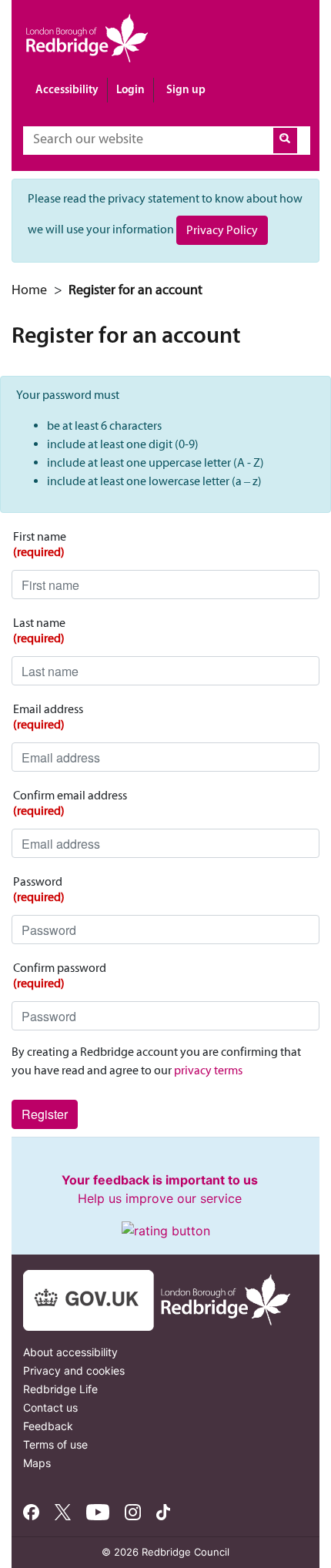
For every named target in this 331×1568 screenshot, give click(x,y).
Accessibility (67, 89)
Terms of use (55, 1444)
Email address (48, 717)
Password (39, 889)
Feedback (48, 1425)
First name (39, 544)
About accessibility (70, 1352)
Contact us (50, 1407)
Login (130, 89)
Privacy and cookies (74, 1370)
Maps (37, 1462)
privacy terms (208, 1070)
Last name (39, 630)
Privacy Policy (222, 230)
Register (45, 1114)
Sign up (186, 89)
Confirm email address (70, 803)
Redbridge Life (60, 1388)
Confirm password (59, 975)
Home (29, 289)
